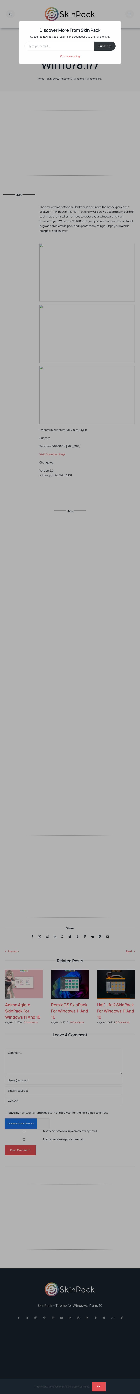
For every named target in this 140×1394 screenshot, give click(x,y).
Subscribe (105, 46)
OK (98, 1386)
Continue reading (70, 56)
